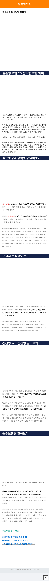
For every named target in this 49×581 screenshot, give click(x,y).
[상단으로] (45, 577)
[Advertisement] (24, 44)
